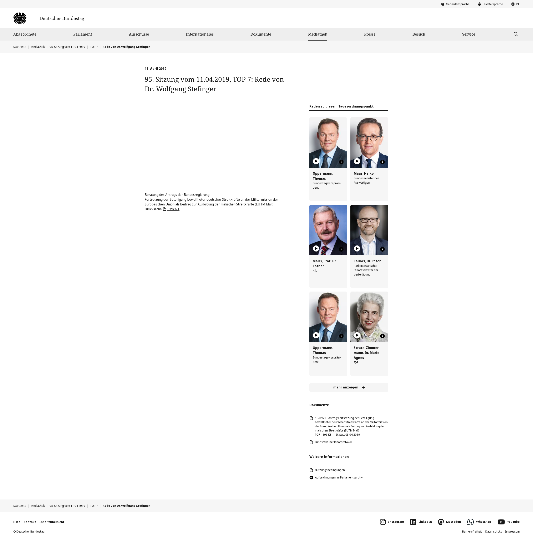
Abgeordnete (24, 34)
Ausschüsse (139, 34)
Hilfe (16, 522)
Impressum (512, 531)
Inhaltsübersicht (51, 522)
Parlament (82, 34)
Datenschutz (493, 531)
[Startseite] (48, 18)
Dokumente (260, 34)
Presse (370, 34)
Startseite (19, 47)
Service (468, 34)
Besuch (418, 34)
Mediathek (317, 34)
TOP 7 (94, 47)
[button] (514, 4)
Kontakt (30, 522)
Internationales (200, 34)
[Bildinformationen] (341, 161)
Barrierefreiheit (472, 531)
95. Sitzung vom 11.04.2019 (67, 47)
